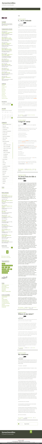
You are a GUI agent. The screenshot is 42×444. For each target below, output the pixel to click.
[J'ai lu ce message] (41, 443)
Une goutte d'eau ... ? (6, 225)
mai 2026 (3, 85)
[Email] (7, 252)
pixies (34, 347)
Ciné (9, 267)
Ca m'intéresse (5, 129)
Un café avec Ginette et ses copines (6, 44)
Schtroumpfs (4, 288)
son (18, 308)
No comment (23, 354)
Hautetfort (23, 440)
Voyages (3, 263)
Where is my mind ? (26, 314)
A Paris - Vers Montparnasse (5, 150)
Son (11, 269)
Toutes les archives (5, 98)
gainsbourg (19, 418)
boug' (6, 267)
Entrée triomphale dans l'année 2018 (6, 236)
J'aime (4, 161)
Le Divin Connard (4, 299)
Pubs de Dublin (4, 286)
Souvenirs (4, 181)
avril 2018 (3, 94)
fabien (26, 308)
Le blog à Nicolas (4, 296)
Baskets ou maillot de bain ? (7, 124)
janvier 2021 (4, 90)
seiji (22, 308)
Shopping (4, 179)
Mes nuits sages (5, 169)
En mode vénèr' (5, 132)
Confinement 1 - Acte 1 (6, 78)
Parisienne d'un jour (6, 176)
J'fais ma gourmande (6, 141)
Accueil (4, 9)
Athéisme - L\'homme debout (6, 291)
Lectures (4, 164)
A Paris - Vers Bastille (6, 146)
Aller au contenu (3, 0)
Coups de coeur (24, 122)
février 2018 (4, 95)
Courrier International (5, 285)
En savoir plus (37, 443)
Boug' (3, 298)
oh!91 (3, 267)
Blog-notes (4, 126)
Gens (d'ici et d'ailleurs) (6, 136)
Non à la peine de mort (5, 287)
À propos (15, 9)
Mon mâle (7, 59)
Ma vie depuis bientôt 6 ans (7, 195)
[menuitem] (4, 9)
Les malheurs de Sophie (6, 166)
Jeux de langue (5, 159)
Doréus (3, 48)
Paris (8, 269)
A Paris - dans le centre (7, 144)
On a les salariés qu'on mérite (6, 230)
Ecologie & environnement (7, 131)
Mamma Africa (5, 167)
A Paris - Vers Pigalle (6, 152)
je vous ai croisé (5, 272)
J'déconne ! (4, 139)
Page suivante (26, 423)
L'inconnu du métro (5, 300)
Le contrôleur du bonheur (6, 303)
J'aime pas (4, 162)
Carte (3, 187)
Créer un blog (19, 440)
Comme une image (5, 240)
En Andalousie (5, 154)
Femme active (5, 134)
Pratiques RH (4, 306)
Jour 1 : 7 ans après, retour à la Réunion (7, 33)
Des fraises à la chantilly (5, 305)
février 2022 (4, 89)
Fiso (2, 32)
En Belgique (5, 155)
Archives (9, 9)
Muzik (4, 174)
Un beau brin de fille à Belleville (27, 177)
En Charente (5, 157)
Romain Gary (4, 290)
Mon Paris (29, 307)
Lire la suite (6, 25)
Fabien (3, 37)
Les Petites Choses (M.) (5, 301)
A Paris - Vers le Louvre (7, 148)
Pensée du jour (5, 178)
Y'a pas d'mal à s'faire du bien (7, 265)
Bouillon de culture (6, 127)
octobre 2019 (4, 93)
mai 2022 (3, 88)
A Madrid (4, 143)
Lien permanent (21, 307)
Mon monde (4, 171)
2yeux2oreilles (8, 3)
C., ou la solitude (24, 20)
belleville (34, 307)
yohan (20, 308)
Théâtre (4, 183)
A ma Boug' (4, 220)
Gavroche (3, 304)
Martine (3, 64)
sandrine (24, 308)
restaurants (4, 269)
